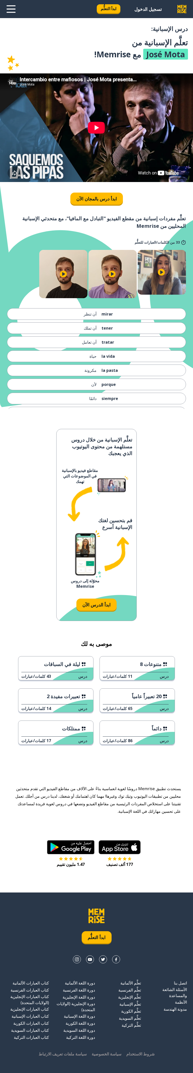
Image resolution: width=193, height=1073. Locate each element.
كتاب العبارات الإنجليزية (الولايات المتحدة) (29, 999)
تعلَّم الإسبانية (130, 1004)
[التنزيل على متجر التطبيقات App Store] (120, 847)
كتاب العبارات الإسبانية (30, 1016)
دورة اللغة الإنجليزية (79, 997)
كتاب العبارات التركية (31, 1037)
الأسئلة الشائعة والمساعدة (174, 992)
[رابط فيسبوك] (116, 959)
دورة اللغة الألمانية (80, 983)
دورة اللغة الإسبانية (79, 1016)
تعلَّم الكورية (131, 1011)
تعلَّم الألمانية (130, 983)
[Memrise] (182, 9)
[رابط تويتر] (103, 959)
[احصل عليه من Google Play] (70, 847)
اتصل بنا (180, 983)
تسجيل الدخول (148, 9)
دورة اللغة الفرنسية (79, 990)
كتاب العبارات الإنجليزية (29, 1009)
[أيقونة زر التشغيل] (161, 272)
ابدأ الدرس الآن (96, 605)
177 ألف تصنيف (119, 864)
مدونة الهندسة (175, 1009)
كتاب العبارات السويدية (30, 1030)
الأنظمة (181, 1002)
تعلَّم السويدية (130, 1018)
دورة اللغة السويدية (79, 1030)
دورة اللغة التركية (80, 1037)
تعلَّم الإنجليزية (129, 997)
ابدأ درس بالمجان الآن (96, 199)
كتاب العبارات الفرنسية (30, 990)
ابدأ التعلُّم (108, 8)
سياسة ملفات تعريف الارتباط (63, 1054)
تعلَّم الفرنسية (129, 990)
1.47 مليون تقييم (71, 864)
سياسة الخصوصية (106, 1054)
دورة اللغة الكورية (80, 1023)
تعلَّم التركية (131, 1025)
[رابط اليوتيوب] (90, 959)
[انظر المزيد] (11, 9)
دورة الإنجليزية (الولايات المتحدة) (76, 1006)
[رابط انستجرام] (77, 959)
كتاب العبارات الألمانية (31, 983)
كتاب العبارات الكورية (31, 1023)
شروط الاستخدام (140, 1054)
